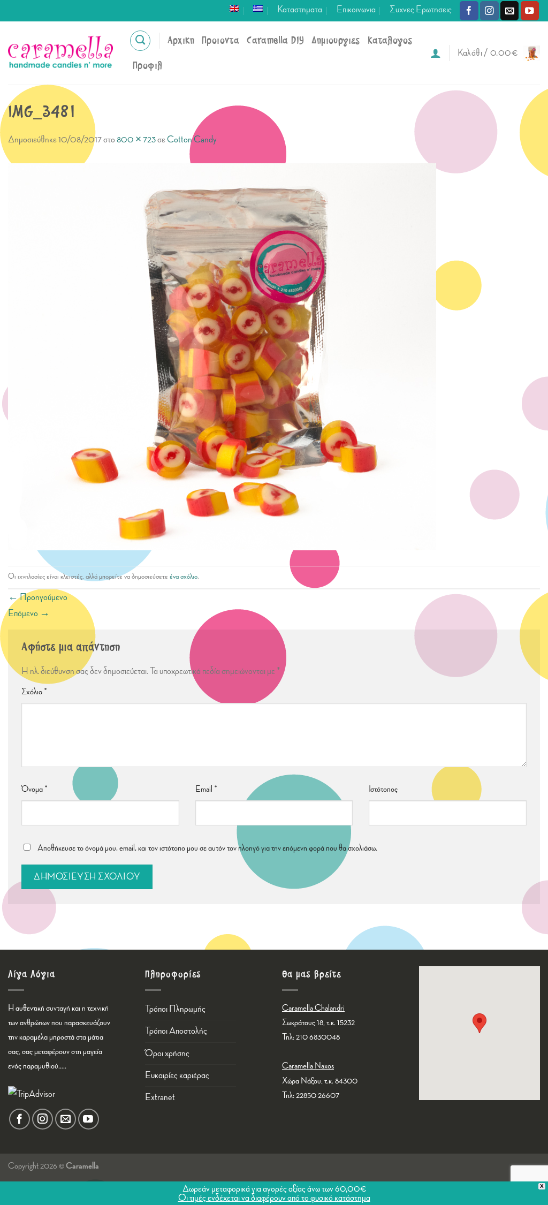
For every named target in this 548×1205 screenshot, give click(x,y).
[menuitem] (234, 8)
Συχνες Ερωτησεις (421, 9)
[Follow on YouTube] (530, 10)
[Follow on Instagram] (489, 10)
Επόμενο (29, 613)
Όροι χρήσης (167, 1053)
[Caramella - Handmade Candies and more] (60, 53)
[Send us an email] (509, 10)
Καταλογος (390, 40)
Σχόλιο (34, 691)
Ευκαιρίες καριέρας (177, 1075)
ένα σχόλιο (183, 576)
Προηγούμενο (37, 597)
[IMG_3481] (222, 356)
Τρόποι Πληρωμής (175, 1009)
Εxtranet (160, 1097)
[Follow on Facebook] (469, 10)
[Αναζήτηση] (140, 41)
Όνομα (34, 789)
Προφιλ (147, 65)
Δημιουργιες (335, 40)
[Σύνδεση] (435, 53)
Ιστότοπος (383, 789)
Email (206, 789)
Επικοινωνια (356, 9)
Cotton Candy (192, 139)
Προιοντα (220, 40)
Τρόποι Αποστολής (176, 1031)
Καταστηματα (299, 9)
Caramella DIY (275, 40)
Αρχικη (181, 40)
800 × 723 (136, 139)
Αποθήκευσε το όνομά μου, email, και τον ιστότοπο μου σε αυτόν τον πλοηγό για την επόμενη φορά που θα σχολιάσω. (207, 848)
